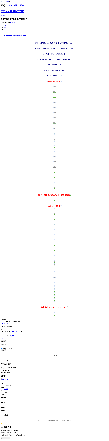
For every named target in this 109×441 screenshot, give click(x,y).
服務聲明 (69, 420)
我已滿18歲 (3, 438)
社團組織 (12, 22)
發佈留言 (3, 350)
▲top (2, 338)
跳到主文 (3, 15)
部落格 (5, 27)
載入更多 (3, 341)
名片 (5, 29)
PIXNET (43, 420)
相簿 (5, 25)
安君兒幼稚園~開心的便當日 (15, 36)
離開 (8, 438)
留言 (17, 331)
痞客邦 (13, 331)
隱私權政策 (62, 420)
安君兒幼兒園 (4, 323)
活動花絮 (12, 336)
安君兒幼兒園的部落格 (12, 11)
